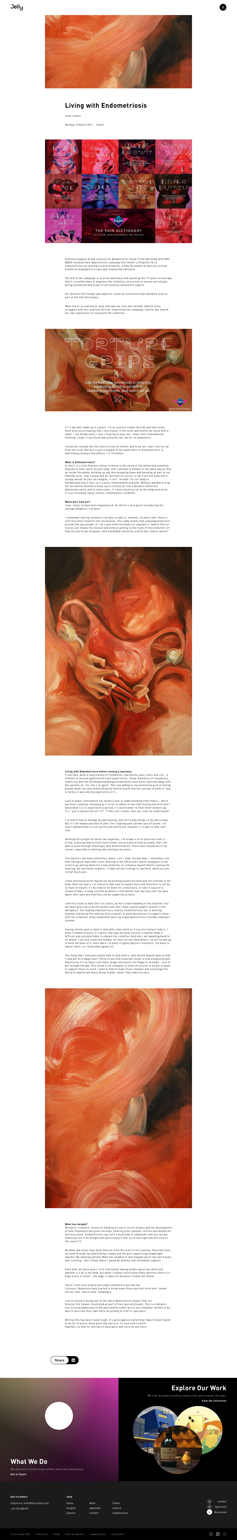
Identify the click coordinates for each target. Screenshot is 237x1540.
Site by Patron (118, 1534)
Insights (71, 1508)
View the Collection (128, 1379)
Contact (93, 1513)
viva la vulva (89, 1291)
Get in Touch (59, 1429)
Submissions (120, 1513)
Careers (71, 1513)
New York (217, 1506)
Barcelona (217, 1512)
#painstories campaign (106, 262)
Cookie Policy (41, 1534)
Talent (116, 1503)
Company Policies (97, 1534)
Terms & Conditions (74, 1534)
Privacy (56, 1534)
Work (92, 1503)
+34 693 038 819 (20, 1508)
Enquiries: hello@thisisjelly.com (30, 1503)
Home (70, 1503)
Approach (95, 1508)
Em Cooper (88, 293)
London (217, 1501)
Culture (116, 1508)
